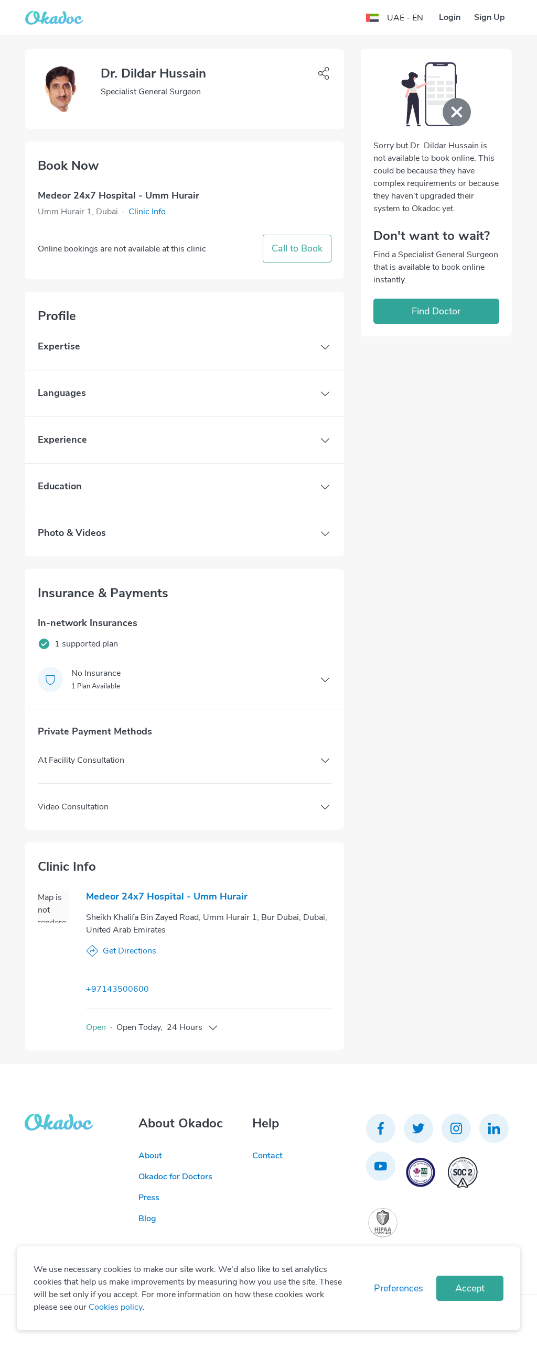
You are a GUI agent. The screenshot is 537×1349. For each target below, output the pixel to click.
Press (148, 1197)
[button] (147, 211)
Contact (267, 1155)
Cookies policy (116, 1307)
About (150, 1155)
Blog (147, 1218)
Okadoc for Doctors (175, 1176)
